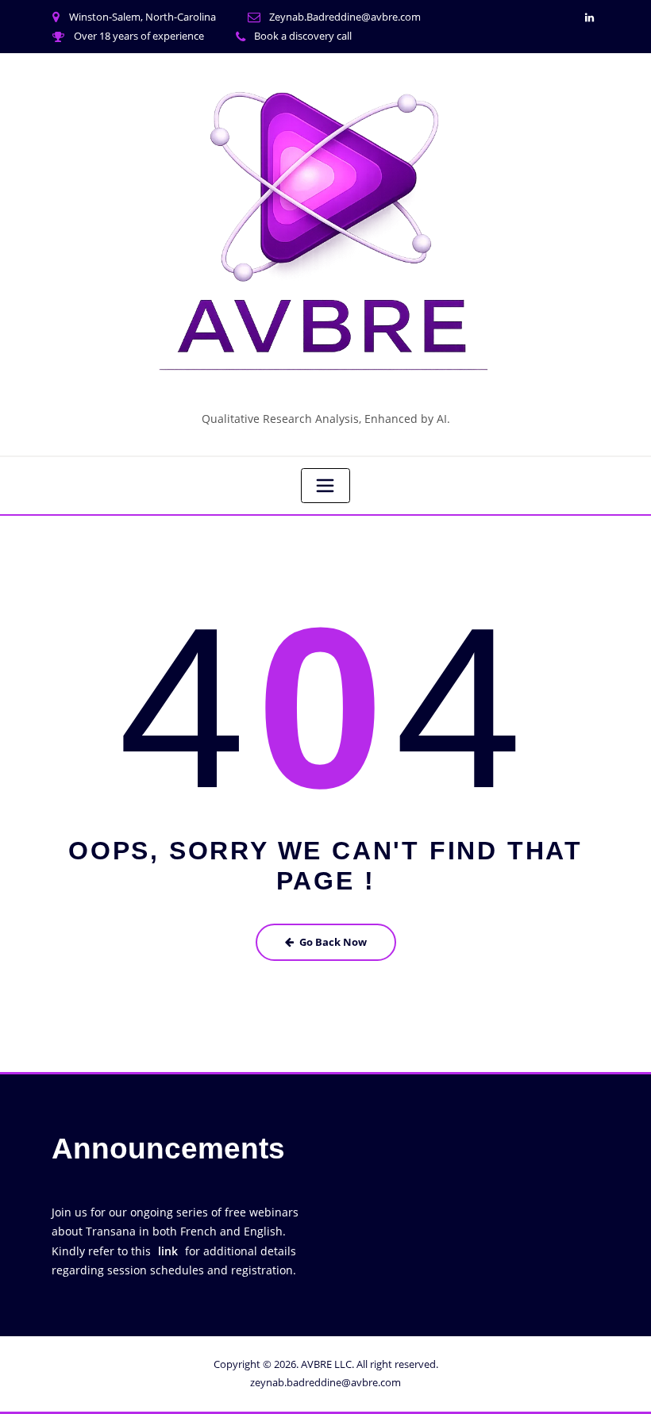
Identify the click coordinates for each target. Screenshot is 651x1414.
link (168, 1250)
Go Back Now (333, 942)
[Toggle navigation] (325, 485)
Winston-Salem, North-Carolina (142, 17)
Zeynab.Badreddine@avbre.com (345, 17)
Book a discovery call (303, 36)
